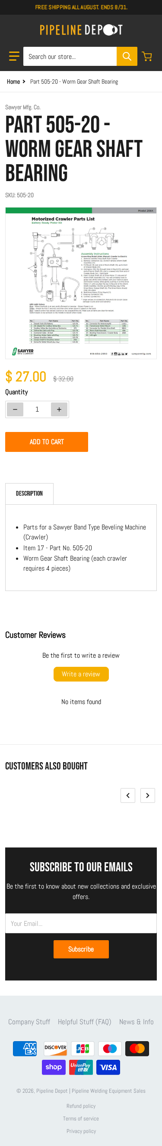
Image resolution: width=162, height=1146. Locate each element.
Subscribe (81, 949)
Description (29, 494)
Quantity (16, 391)
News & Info (136, 1021)
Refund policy (81, 1106)
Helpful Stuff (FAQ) (84, 1021)
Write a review (81, 674)
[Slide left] (128, 795)
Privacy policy (81, 1131)
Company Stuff (29, 1021)
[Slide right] (147, 795)
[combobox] (80, 56)
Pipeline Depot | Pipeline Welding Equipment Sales (91, 1090)
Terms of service (81, 1118)
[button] (14, 56)
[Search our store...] (127, 56)
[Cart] (148, 56)
